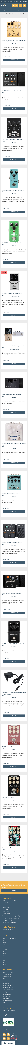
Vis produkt (14, 60)
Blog (4, 978)
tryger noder (6, 907)
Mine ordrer (6, 998)
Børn (4, 944)
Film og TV (6, 949)
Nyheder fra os (7, 974)
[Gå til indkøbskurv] (24, 5)
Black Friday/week (8, 972)
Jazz (4, 955)
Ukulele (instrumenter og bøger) (10, 918)
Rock (4, 962)
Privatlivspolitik (7, 994)
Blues (4, 942)
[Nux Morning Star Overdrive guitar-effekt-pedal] (14, 178)
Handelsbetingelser (8, 989)
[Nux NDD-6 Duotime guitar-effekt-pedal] (14, 482)
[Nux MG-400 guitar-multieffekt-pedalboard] (14, 581)
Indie (4, 951)
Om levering (6, 983)
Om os (4, 981)
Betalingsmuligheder (8, 987)
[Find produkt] (20, 5)
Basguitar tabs (6, 911)
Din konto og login (7, 996)
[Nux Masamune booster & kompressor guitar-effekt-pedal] (14, 432)
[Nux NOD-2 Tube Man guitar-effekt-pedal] (14, 231)
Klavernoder (5, 902)
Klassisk (5, 953)
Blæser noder (6, 913)
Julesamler (6, 958)
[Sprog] (13, 5)
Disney (4, 947)
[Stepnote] (3, 5)
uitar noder (6, 909)
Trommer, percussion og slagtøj (11, 916)
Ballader (5, 940)
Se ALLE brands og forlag (9, 900)
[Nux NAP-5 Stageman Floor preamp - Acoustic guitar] (14, 28)
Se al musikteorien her (8, 929)
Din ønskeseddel (7, 1000)
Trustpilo (5, 1015)
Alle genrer (5, 964)
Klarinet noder (6, 905)
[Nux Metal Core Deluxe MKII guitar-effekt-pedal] (14, 632)
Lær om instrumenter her (9, 922)
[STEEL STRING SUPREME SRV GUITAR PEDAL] (14, 128)
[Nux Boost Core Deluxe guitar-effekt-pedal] (14, 282)
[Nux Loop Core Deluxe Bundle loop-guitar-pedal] (14, 334)
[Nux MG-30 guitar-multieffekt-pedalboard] (14, 383)
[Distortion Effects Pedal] (14, 836)
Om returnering (7, 985)
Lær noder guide (7, 976)
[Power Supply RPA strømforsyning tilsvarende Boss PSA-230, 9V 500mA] (14, 681)
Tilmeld (14, 890)
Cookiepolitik (6, 992)
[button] (8, 1043)
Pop (4, 960)
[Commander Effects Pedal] (14, 786)
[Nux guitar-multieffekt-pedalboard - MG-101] (14, 531)
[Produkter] (16, 5)
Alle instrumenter (7, 920)
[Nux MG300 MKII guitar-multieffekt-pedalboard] (14, 79)
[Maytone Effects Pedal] (14, 735)
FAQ (4, 1003)
